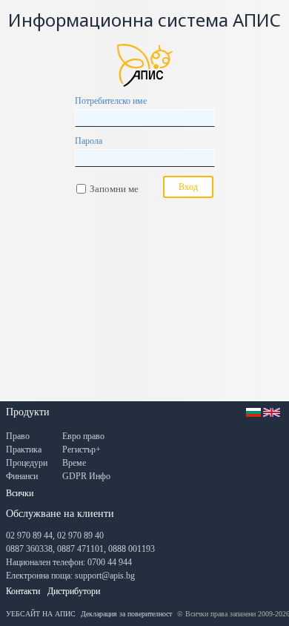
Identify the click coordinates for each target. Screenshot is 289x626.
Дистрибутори (73, 591)
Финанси (22, 476)
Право (18, 436)
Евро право (83, 436)
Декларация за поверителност (126, 614)
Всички (19, 493)
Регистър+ (81, 449)
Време (74, 463)
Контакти (23, 591)
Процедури (26, 463)
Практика (23, 449)
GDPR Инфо (86, 476)
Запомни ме (114, 188)
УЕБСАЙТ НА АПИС (41, 614)
